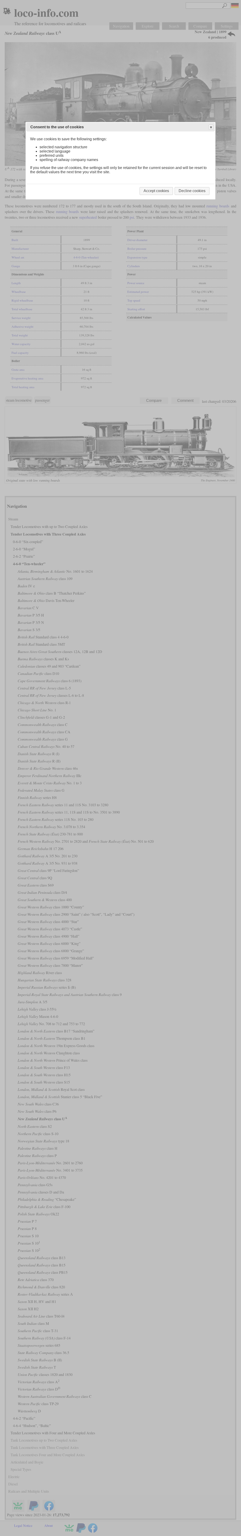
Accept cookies (156, 191)
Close (211, 127)
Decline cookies (192, 191)
